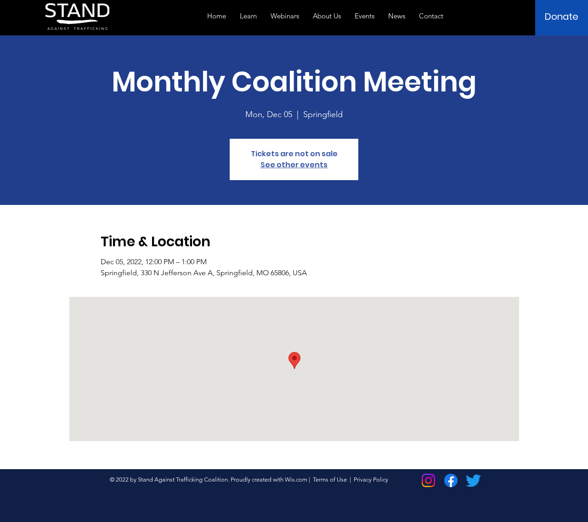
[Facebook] (451, 480)
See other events (294, 164)
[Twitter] (473, 480)
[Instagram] (428, 480)
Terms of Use (330, 479)
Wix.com (296, 479)
